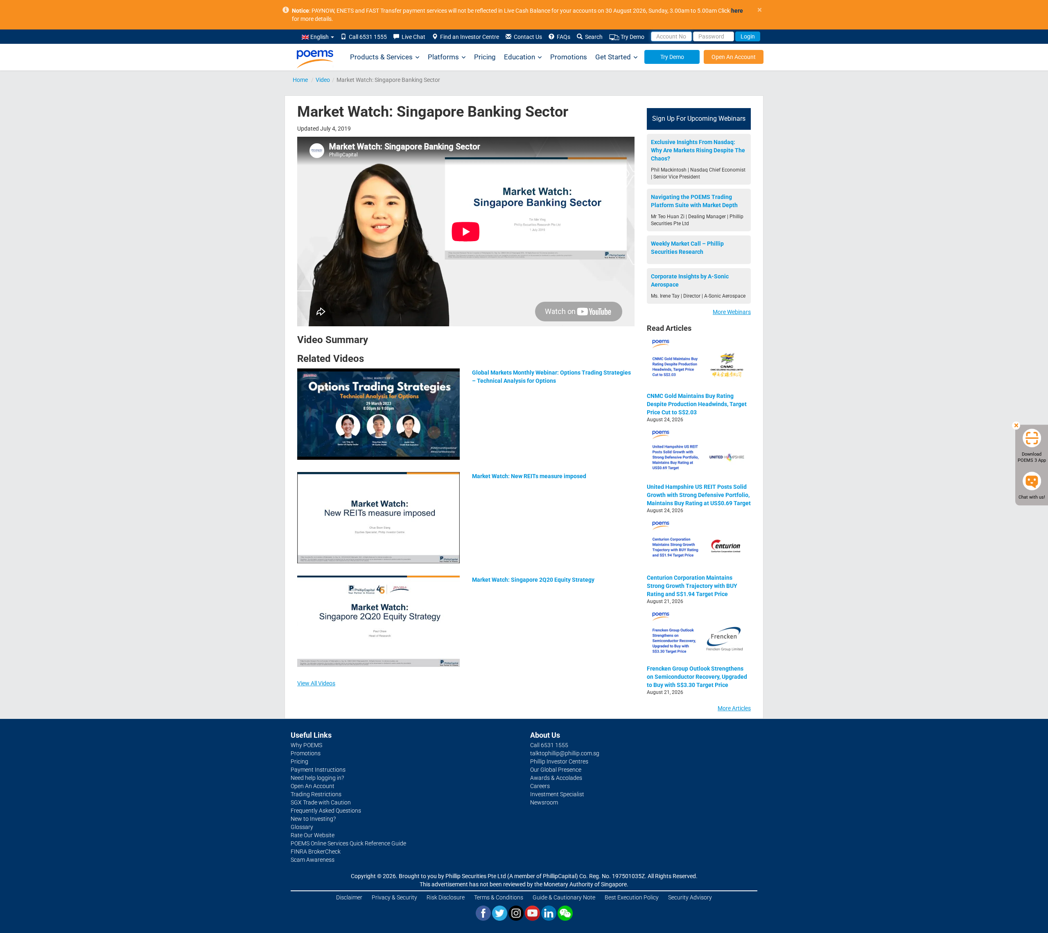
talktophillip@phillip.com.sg (564, 753)
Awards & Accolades (556, 778)
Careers (540, 786)
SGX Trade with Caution (321, 802)
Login (748, 36)
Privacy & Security (394, 897)
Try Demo (631, 37)
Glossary (302, 827)
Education (519, 57)
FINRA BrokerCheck (316, 851)
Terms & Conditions (498, 897)
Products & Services (381, 57)
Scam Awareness (312, 859)
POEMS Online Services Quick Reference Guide (348, 843)
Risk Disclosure (446, 897)
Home (300, 80)
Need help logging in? (317, 778)
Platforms (443, 57)
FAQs (562, 37)
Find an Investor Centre (468, 37)
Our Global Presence (555, 769)
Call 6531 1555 (366, 37)
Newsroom (544, 802)
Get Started (613, 57)
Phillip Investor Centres (559, 761)
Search (593, 37)
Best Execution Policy (632, 897)
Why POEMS (306, 745)
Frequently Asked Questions (326, 810)
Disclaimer (349, 897)
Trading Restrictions (316, 794)
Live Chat (412, 37)
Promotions (568, 57)
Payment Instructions (318, 769)
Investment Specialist (557, 794)
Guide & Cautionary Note (564, 897)
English (319, 37)
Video (323, 80)
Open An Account (733, 57)
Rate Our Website (312, 835)
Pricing (485, 57)
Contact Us (526, 37)
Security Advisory (690, 897)
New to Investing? (313, 819)
